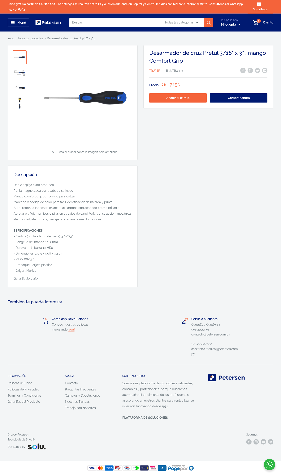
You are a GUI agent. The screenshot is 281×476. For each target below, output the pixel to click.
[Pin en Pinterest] (250, 70)
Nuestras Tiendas (77, 401)
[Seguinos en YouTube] (263, 441)
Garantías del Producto (24, 401)
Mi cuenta (229, 24)
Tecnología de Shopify (22, 439)
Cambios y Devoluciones (82, 395)
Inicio (11, 38)
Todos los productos (30, 38)
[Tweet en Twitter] (257, 70)
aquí (71, 329)
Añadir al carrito (178, 98)
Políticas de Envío (20, 383)
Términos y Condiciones (24, 395)
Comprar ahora (239, 98)
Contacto (71, 383)
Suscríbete (260, 9)
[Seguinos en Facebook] (249, 441)
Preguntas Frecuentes (80, 389)
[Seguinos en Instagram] (256, 441)
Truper (154, 70)
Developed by (16, 446)
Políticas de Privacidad (23, 389)
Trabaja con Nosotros (80, 408)
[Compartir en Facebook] (243, 70)
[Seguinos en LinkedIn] (270, 441)
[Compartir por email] (264, 70)
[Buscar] (208, 22)
